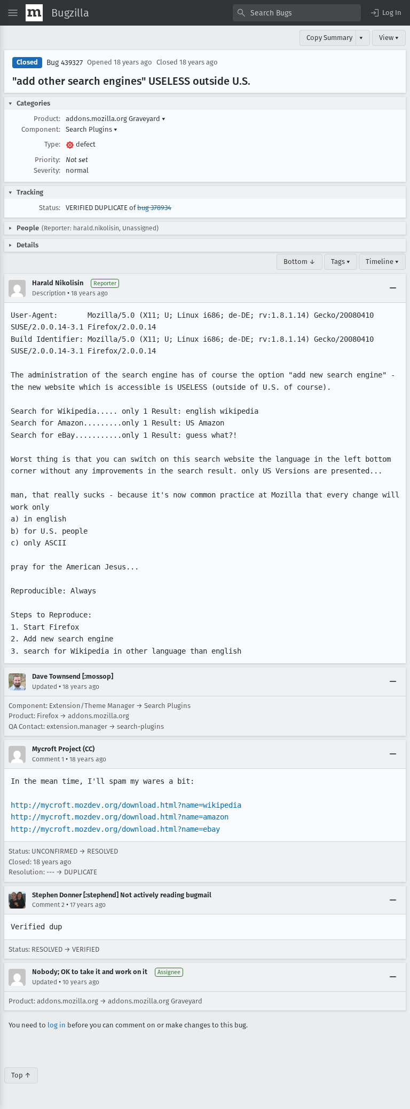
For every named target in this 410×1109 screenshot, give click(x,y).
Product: (47, 119)
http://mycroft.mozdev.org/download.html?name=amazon (119, 817)
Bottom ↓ (299, 262)
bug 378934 (154, 208)
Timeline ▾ (382, 262)
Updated (44, 686)
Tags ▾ (340, 262)
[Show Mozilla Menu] (34, 12)
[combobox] (297, 12)
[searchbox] (297, 12)
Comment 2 (48, 905)
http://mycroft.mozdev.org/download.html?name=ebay (115, 829)
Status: (49, 208)
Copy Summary (329, 38)
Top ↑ (21, 1075)
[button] (385, 12)
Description (49, 293)
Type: (52, 144)
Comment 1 (48, 759)
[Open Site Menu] (12, 12)
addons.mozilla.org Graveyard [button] (115, 119)
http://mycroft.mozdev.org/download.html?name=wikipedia (126, 805)
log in (57, 1025)
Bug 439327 (64, 62)
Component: (40, 129)
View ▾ (389, 38)
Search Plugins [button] (91, 129)
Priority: (47, 160)
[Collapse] (392, 288)
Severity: (47, 170)
